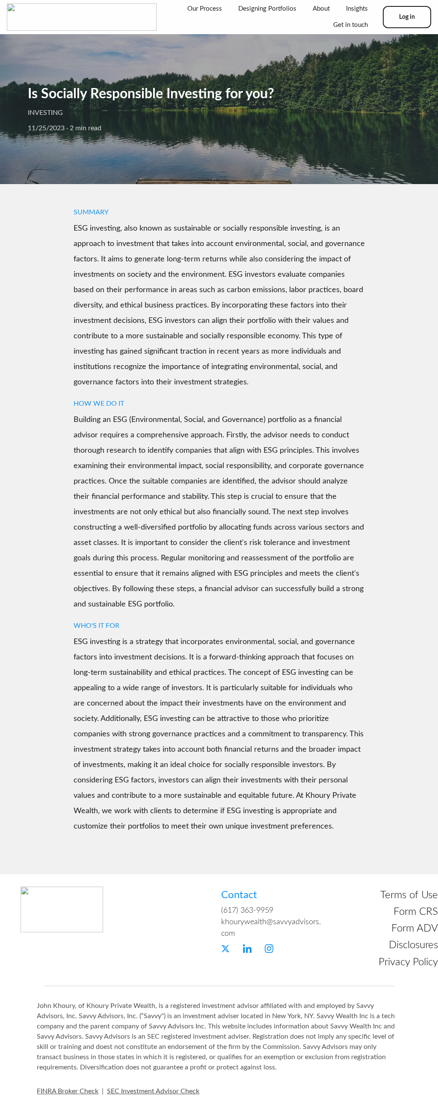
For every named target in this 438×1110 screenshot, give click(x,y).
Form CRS (416, 912)
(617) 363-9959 (247, 910)
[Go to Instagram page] (269, 948)
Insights (357, 9)
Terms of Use (409, 895)
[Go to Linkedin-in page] (247, 948)
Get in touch (350, 25)
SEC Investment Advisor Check (153, 1091)
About (321, 9)
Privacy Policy (408, 962)
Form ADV (414, 928)
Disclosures (413, 945)
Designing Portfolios (267, 9)
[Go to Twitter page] (225, 948)
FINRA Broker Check (67, 1091)
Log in (407, 17)
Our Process (204, 9)
